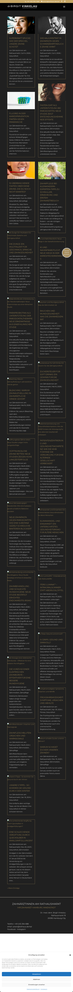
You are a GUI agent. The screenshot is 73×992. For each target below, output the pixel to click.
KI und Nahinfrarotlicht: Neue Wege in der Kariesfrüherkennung (52, 253)
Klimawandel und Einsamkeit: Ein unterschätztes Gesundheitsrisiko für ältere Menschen (51, 527)
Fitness (52, 652)
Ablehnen (36, 979)
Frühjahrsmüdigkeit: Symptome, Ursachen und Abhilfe (51, 700)
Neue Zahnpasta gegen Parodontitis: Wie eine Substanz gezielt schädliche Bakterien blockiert (20, 523)
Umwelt (53, 542)
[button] (70, 955)
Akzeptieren (36, 974)
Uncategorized (14, 408)
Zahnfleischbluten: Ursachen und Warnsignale (20, 736)
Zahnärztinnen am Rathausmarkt (36, 903)
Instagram (21, 929)
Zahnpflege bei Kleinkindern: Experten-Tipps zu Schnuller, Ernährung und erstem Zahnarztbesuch (50, 192)
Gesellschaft (44, 472)
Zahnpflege (23, 201)
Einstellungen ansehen (36, 985)
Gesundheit (13, 56)
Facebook (11, 929)
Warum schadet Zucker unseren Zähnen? (49, 750)
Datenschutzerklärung (33, 989)
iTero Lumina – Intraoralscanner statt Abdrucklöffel (51, 587)
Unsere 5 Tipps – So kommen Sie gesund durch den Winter (20, 788)
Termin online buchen (67, 253)
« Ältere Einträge (13, 888)
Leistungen (55, 599)
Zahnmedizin (24, 469)
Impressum (44, 989)
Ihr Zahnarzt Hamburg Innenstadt (36, 907)
